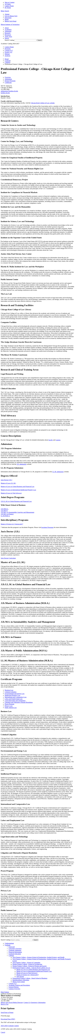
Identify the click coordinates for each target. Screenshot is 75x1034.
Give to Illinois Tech (11, 16)
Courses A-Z (9, 50)
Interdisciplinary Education (20, 980)
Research (7, 33)
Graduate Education (15, 954)
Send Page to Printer (7, 1012)
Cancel (3, 1032)
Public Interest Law (11, 707)
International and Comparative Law (16, 697)
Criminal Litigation (10, 692)
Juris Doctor (20, 976)
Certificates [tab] (8, 82)
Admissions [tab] (8, 79)
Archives (7, 55)
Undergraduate (9, 943)
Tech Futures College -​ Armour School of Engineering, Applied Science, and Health (38, 957)
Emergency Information (38, 1002)
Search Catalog (9, 40)
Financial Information (15, 952)
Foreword (12, 947)
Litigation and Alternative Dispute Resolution (19, 702)
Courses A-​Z (13, 983)
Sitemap (7, 54)
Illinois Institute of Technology (10, 24)
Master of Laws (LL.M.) (8, 483)
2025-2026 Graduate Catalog (10, 1026)
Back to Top (4, 1004)
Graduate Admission (15, 950)
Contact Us (27, 1002)
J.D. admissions (21, 464)
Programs (8, 48)
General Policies (14, 987)
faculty (51, 440)
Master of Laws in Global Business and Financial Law (17, 486)
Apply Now (8, 36)
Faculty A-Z (8, 52)
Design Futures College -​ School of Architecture (27, 964)
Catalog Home (9, 6)
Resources (8, 35)
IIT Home (8, 7)
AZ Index (8, 4)
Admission (8, 31)
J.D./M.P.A (4, 510)
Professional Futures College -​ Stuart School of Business (29, 978)
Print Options (5, 992)
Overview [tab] (8, 77)
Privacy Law (9, 706)
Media (7, 19)
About (7, 28)
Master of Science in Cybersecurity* (12, 524)
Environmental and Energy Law (15, 693)
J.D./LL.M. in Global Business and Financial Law (16, 501)
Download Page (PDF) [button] (8, 1019)
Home (6, 59)
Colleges (7, 62)
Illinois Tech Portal (10, 21)
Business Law (9, 690)
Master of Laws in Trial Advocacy (11, 493)
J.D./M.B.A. (4, 509)
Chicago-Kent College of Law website (42, 103)
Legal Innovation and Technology (15, 700)
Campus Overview (14, 989)
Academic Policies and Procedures (19, 985)
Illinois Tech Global (18, 982)
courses (58, 440)
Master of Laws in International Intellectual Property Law (18, 490)
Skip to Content (9, 2)
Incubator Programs (47, 527)
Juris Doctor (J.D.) (6, 480)
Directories (8, 18)
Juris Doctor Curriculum (8, 558)
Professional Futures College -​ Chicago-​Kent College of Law (31, 968)
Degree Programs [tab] (10, 81)
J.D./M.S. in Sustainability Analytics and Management (17, 512)
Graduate (7, 61)
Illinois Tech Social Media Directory (12, 1002)
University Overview (15, 948)
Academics (8, 29)
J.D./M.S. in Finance (7, 514)
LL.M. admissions (58, 472)
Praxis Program (9, 704)
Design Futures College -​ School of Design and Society (29, 966)
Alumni (7, 14)
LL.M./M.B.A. (5, 516)
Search (7, 38)
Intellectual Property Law (12, 695)
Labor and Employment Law (14, 699)
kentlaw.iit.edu (5, 93)
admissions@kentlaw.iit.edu (9, 91)
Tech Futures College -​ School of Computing (26, 962)
